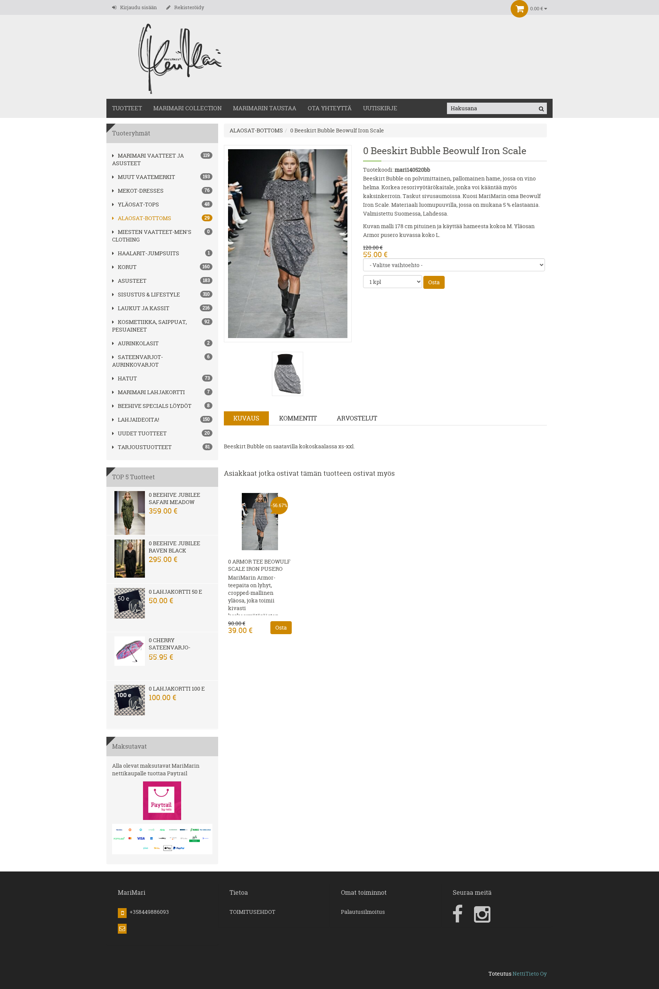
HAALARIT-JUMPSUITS (148, 253)
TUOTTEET (127, 108)
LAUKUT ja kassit (143, 308)
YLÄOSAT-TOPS (138, 204)
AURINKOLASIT (138, 343)
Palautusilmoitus (363, 911)
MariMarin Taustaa (264, 108)
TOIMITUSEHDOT (252, 911)
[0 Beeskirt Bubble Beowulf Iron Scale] (288, 242)
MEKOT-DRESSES (141, 190)
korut (127, 267)
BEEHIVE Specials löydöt (154, 405)
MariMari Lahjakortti (151, 392)
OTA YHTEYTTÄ (330, 108)
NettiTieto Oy (530, 973)
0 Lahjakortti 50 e (175, 591)
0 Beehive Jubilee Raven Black (174, 547)
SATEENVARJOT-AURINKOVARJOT (137, 360)
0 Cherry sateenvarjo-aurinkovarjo (170, 647)
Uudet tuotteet (142, 433)
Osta (434, 282)
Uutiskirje (380, 108)
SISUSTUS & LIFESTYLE (149, 294)
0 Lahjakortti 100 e (177, 688)
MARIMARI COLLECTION (187, 108)
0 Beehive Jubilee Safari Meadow (174, 498)
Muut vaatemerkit (146, 176)
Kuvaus (246, 418)
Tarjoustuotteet (145, 447)
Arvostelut (357, 418)
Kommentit (298, 418)
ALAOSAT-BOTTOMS (144, 218)
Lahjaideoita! (138, 419)
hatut (127, 378)
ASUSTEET (132, 280)
